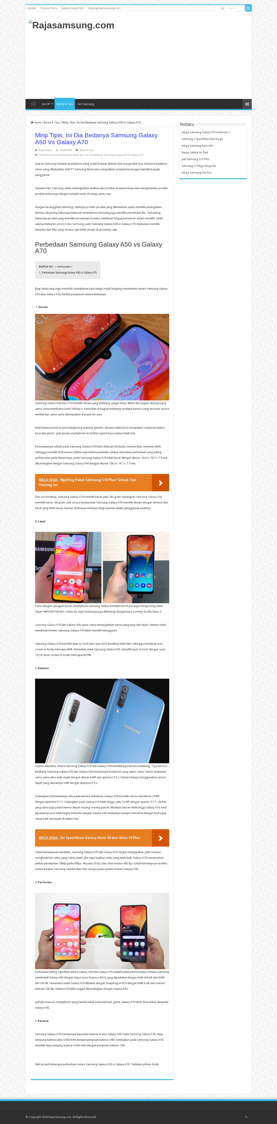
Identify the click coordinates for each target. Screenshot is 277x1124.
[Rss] (222, 8)
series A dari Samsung (70, 224)
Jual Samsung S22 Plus (195, 159)
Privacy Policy (48, 8)
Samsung (50, 163)
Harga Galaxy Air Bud (195, 152)
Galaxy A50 (111, 852)
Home (33, 103)
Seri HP (46, 104)
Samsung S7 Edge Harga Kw (199, 165)
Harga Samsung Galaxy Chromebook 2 (206, 132)
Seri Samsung (85, 104)
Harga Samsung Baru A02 (197, 145)
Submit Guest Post (72, 8)
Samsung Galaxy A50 (149, 496)
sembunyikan (64, 266)
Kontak (32, 8)
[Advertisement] (169, 64)
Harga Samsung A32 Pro (197, 172)
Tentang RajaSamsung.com (104, 8)
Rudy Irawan (45, 150)
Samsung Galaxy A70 (48, 624)
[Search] (248, 8)
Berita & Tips (65, 104)
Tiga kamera (159, 766)
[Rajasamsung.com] (71, 24)
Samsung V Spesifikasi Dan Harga (202, 139)
